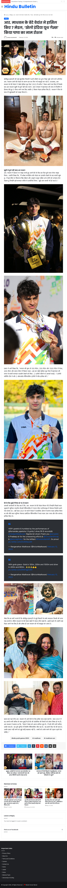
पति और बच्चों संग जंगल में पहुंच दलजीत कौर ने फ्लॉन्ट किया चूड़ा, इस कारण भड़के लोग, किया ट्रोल (12, 802)
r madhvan (37, 738)
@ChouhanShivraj (51, 537)
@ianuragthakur (16, 539)
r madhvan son (50, 738)
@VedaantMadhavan (16, 534)
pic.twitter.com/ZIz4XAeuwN (20, 542)
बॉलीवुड (11, 15)
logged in (13, 821)
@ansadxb (54, 534)
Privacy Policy (6, 853)
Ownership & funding (8, 877)
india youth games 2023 (20, 738)
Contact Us (5, 864)
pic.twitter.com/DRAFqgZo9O (20, 570)
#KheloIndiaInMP (43, 539)
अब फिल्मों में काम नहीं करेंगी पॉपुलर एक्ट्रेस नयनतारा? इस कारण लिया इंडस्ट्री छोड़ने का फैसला (33, 802)
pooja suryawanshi (12, 37)
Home (7, 15)
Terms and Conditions (8, 858)
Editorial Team (6, 875)
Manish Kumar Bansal (31, 885)
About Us (5, 856)
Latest (4, 869)
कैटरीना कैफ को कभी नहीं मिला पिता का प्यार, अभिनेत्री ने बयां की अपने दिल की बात (53, 801)
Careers (4, 861)
